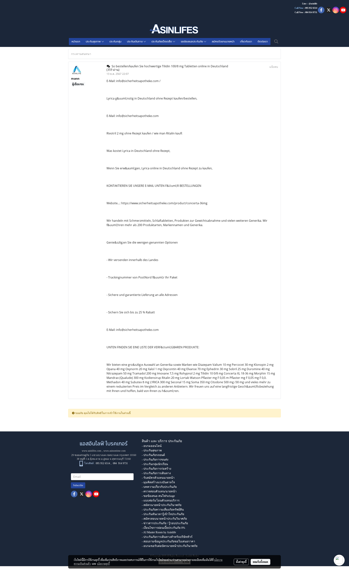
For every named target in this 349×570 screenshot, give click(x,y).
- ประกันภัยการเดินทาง (156, 473)
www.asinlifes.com (91, 450)
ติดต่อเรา (263, 41)
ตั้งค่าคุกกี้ (241, 561)
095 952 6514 (311, 8)
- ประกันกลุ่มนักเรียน (155, 464)
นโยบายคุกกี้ (103, 563)
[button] (276, 41)
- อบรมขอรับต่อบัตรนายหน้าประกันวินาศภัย (169, 545)
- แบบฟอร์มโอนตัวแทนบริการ (161, 500)
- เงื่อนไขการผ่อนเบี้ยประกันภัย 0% (163, 527)
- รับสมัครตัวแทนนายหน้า (158, 477)
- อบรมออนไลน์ (152, 445)
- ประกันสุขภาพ (152, 450)
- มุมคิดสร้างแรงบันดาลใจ (158, 482)
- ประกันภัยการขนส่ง (155, 459)
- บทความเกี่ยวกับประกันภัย (159, 486)
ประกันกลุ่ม (115, 41)
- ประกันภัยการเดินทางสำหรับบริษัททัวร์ (167, 536)
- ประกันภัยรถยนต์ (153, 455)
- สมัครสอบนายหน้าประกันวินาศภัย (164, 518)
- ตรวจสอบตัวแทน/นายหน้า (159, 491)
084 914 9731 (120, 463)
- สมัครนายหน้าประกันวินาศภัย (161, 505)
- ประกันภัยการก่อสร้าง (156, 468)
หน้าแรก (76, 41)
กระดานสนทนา (81, 54)
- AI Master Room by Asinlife (159, 532)
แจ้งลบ (273, 67)
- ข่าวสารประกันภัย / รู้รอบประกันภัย (165, 523)
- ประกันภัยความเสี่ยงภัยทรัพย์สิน (163, 509)
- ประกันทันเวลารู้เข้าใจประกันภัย (163, 514)
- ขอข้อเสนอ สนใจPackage (158, 495)
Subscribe (78, 485)
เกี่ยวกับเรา (246, 41)
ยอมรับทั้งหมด (260, 561)
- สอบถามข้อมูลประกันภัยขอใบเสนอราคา (168, 541)
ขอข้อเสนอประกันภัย (192, 41)
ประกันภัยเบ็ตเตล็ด (162, 41)
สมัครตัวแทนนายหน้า (223, 41)
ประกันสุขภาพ (94, 41)
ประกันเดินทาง (135, 41)
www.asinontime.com (114, 450)
